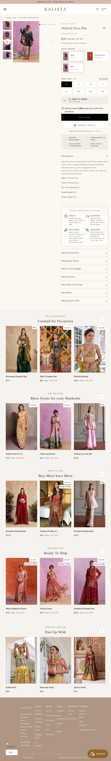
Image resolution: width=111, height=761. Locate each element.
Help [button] (59, 706)
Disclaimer (66, 292)
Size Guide (103, 79)
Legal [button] (38, 706)
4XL (102, 92)
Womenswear (51, 716)
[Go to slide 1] (39, 24)
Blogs (59, 731)
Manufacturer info (70, 300)
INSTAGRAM (25, 742)
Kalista (26, 758)
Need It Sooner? (74, 229)
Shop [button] (49, 706)
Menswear (50, 720)
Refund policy (68, 276)
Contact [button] (83, 706)
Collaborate (72, 719)
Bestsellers (50, 735)
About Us (60, 711)
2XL (78, 92)
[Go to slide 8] (55, 24)
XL (66, 92)
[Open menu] (7, 9)
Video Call (72, 215)
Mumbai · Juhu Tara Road (82, 714)
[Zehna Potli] (89, 660)
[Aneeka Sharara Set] (21, 504)
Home (8, 18)
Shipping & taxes (70, 260)
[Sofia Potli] (21, 660)
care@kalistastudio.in (87, 730)
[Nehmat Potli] (55, 660)
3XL (90, 92)
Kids (47, 725)
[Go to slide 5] (48, 24)
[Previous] (7, 42)
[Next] (51, 42)
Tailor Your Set (95, 229)
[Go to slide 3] (44, 24)
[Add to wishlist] (104, 28)
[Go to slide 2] (41, 24)
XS (66, 84)
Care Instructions (70, 252)
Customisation (95, 215)
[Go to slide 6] (50, 24)
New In (48, 711)
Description (67, 156)
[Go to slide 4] (46, 24)
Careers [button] (72, 706)
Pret (47, 730)
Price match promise (71, 284)
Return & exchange (71, 268)
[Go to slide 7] (52, 24)
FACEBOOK (25, 745)
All (15, 18)
